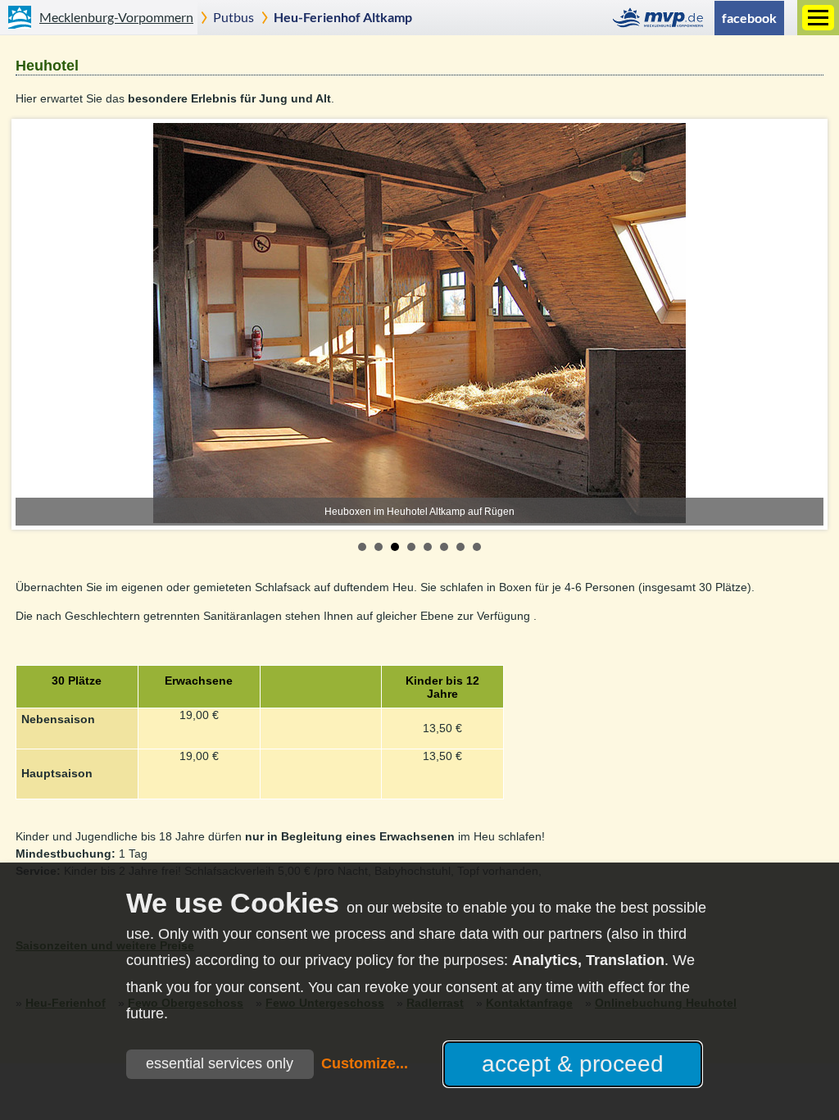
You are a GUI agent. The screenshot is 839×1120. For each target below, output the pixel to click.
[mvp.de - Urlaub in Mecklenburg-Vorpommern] (662, 17)
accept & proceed (573, 1064)
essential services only (219, 1063)
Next (802, 325)
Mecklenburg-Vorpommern (116, 17)
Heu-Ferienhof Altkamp (343, 17)
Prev (37, 325)
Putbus (233, 17)
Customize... (364, 1063)
